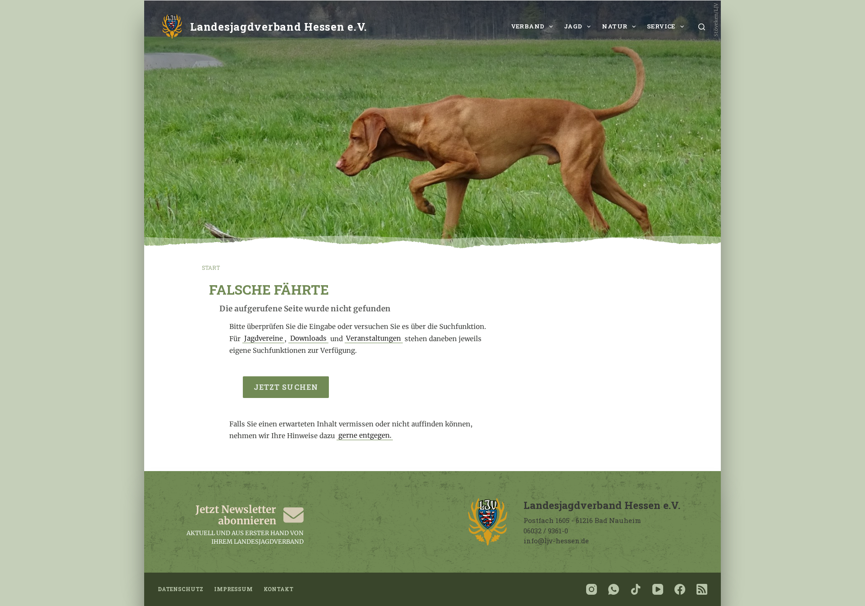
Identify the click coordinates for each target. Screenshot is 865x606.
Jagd (573, 26)
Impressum (233, 589)
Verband (528, 26)
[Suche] (701, 26)
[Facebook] (679, 589)
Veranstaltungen (373, 338)
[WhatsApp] (613, 589)
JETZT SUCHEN (286, 387)
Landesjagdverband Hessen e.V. (278, 26)
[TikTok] (635, 589)
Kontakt (278, 589)
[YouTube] (657, 589)
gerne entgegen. (365, 435)
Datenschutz (180, 589)
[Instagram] (591, 589)
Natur (614, 26)
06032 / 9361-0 (546, 530)
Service (661, 26)
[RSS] (702, 589)
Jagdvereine (263, 338)
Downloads (308, 338)
